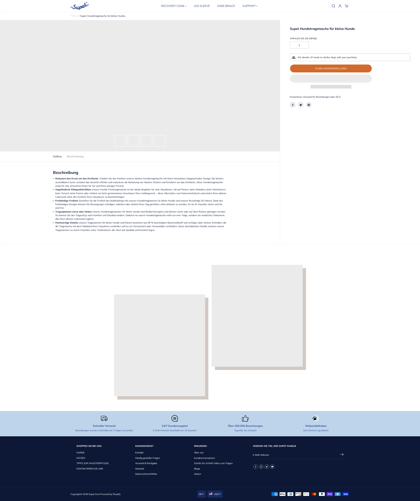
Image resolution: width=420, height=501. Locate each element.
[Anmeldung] (340, 6)
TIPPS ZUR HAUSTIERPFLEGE (92, 463)
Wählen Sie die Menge (303, 38)
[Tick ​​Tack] (267, 466)
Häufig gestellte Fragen (147, 457)
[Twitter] (301, 105)
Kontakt (139, 452)
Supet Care (94, 494)
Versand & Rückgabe (146, 463)
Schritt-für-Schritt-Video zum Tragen (213, 463)
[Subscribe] (342, 455)
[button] (331, 78)
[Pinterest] (309, 105)
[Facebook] (292, 105)
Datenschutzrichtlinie (146, 473)
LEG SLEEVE (202, 6)
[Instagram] (261, 466)
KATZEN (80, 457)
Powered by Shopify (110, 494)
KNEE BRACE (226, 6)
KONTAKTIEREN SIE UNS (89, 468)
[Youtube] (272, 466)
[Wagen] (346, 6)
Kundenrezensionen (204, 457)
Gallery (57, 156)
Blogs (197, 468)
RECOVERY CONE (173, 6)
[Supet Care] (80, 6)
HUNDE (80, 452)
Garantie (139, 468)
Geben (197, 473)
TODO (74, 15)
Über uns (199, 452)
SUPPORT (249, 6)
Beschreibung (75, 156)
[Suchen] (333, 6)
